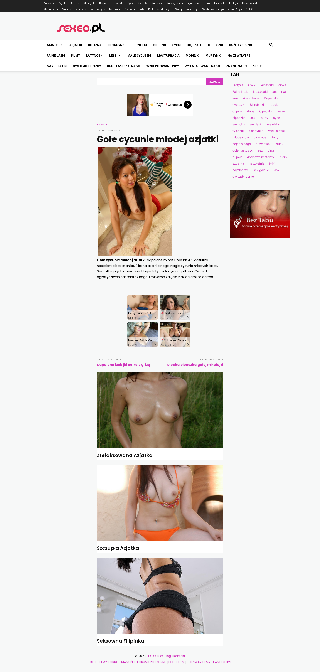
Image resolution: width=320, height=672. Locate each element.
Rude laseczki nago (159, 9)
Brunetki (104, 3)
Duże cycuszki (175, 3)
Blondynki (89, 3)
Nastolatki (115, 9)
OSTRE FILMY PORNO (104, 662)
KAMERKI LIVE (222, 662)
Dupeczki (157, 3)
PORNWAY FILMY (199, 662)
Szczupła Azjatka (118, 548)
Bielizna (74, 3)
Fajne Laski (193, 3)
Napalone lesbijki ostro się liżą (123, 364)
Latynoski (219, 3)
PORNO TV (176, 662)
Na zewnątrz (98, 9)
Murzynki (81, 9)
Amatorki (49, 3)
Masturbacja (51, 9)
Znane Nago (235, 9)
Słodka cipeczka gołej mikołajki (195, 364)
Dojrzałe (142, 3)
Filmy (207, 3)
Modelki (66, 9)
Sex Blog (164, 656)
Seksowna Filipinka (120, 641)
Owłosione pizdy (134, 9)
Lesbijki (233, 3)
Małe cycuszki (250, 3)
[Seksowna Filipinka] (160, 596)
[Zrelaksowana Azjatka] (160, 410)
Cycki (130, 3)
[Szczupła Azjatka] (160, 503)
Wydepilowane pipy (186, 9)
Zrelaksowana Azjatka (125, 455)
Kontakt (179, 656)
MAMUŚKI (128, 662)
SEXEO (249, 9)
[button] (271, 45)
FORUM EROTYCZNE (151, 662)
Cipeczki (118, 3)
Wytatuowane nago (213, 9)
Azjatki (62, 3)
